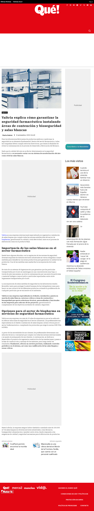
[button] (89, 30)
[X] (84, 5)
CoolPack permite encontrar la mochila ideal (18, 446)
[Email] (55, 465)
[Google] (90, 5)
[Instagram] (70, 5)
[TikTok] (80, 5)
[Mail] (73, 5)
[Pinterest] (32, 465)
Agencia (4, 112)
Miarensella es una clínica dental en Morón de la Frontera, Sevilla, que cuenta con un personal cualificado (50, 449)
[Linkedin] (49, 465)
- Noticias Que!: (17, 2)
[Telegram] (77, 5)
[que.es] (47, 10)
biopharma (6, 239)
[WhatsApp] (38, 465)
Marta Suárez (7, 135)
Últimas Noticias (6, 2)
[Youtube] (87, 5)
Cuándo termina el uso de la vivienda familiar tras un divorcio (85, 174)
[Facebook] (67, 5)
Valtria (4, 235)
